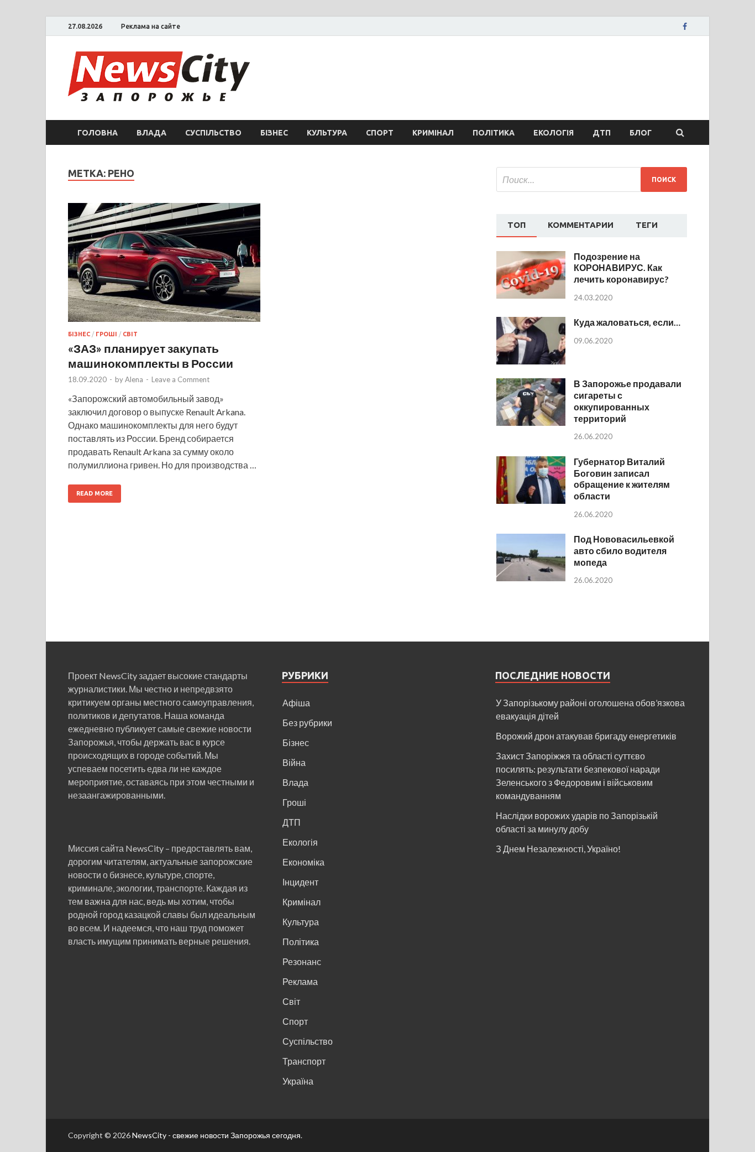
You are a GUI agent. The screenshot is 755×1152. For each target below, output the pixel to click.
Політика (494, 132)
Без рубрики (307, 722)
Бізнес (274, 132)
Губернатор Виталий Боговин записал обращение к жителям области (622, 478)
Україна (297, 1081)
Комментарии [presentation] (581, 225)
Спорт (380, 132)
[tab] (516, 225)
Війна (294, 762)
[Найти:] (591, 179)
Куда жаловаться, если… (627, 322)
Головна (97, 132)
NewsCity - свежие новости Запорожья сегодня (216, 1135)
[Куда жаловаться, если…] (530, 323)
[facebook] (685, 27)
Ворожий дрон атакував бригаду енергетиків (586, 736)
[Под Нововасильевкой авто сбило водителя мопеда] (530, 540)
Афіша (296, 702)
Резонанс (301, 961)
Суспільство (213, 132)
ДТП (602, 132)
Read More (94, 493)
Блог (641, 132)
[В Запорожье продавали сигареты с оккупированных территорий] (530, 384)
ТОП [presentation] (516, 225)
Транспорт (304, 1061)
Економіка (303, 862)
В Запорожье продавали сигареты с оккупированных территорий (627, 400)
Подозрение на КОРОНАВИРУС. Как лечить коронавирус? (621, 268)
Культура (327, 132)
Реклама (300, 981)
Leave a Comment (180, 379)
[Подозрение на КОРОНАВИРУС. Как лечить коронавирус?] (530, 257)
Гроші (106, 334)
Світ (130, 334)
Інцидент (300, 882)
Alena (134, 379)
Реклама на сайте (150, 26)
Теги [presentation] (647, 225)
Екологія (553, 132)
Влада (151, 132)
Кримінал (433, 132)
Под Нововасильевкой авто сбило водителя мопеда (624, 550)
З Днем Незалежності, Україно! (558, 848)
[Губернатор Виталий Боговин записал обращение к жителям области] (530, 462)
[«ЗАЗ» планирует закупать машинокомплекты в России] (164, 267)
